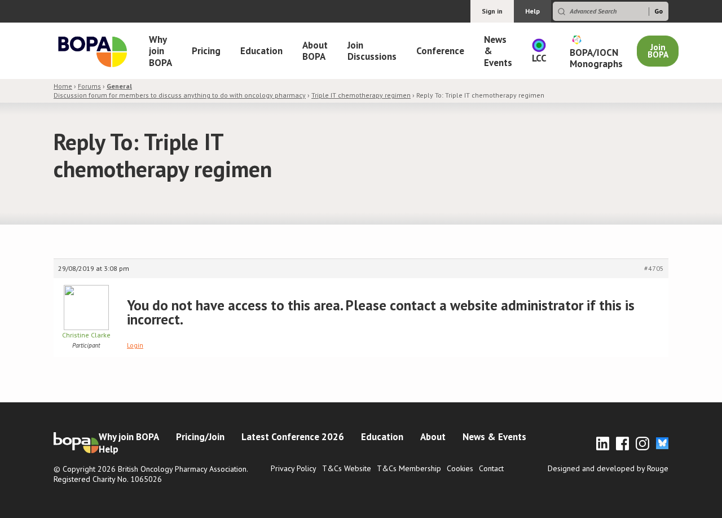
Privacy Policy (293, 468)
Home (63, 86)
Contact (491, 468)
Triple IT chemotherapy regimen (361, 95)
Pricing (206, 51)
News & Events (498, 51)
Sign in (492, 11)
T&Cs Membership (409, 468)
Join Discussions (372, 51)
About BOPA (315, 51)
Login (135, 345)
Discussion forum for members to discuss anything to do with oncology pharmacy (180, 90)
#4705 (654, 268)
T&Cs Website (346, 468)
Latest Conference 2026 (292, 437)
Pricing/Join (200, 437)
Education (261, 51)
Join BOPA (658, 50)
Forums (89, 86)
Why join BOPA (160, 51)
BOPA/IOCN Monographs (596, 58)
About (433, 437)
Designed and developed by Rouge (608, 468)
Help (532, 11)
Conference (440, 51)
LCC (539, 58)
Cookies (460, 468)
